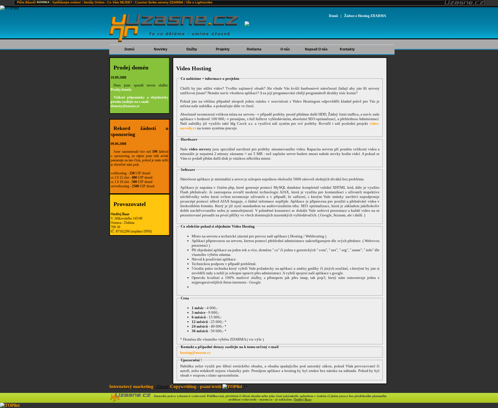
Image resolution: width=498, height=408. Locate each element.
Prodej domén (121, 90)
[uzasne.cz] (130, 401)
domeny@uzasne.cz (125, 106)
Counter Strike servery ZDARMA (159, 2)
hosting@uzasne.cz (195, 352)
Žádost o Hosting (365, 16)
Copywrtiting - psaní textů (195, 386)
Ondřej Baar (303, 399)
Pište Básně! (26, 2)
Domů (333, 16)
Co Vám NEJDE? (119, 2)
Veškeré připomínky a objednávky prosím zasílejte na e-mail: (139, 99)
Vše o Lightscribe (199, 2)
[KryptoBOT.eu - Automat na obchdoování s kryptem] (247, 24)
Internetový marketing (131, 386)
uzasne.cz (174, 28)
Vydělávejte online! (66, 2)
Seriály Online (94, 2)
